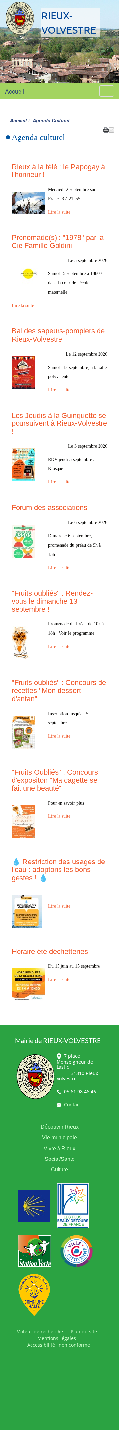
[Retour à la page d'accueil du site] (20, 18)
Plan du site (84, 1331)
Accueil (14, 91)
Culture (59, 1169)
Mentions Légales (56, 1338)
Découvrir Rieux (60, 1127)
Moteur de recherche (39, 1331)
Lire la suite (59, 212)
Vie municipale (59, 1137)
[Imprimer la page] (106, 129)
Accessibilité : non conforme (58, 1345)
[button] (111, 129)
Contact (72, 1104)
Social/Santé (60, 1159)
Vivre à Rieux (59, 1148)
